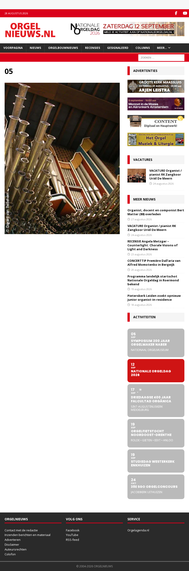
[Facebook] (176, 13)
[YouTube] (185, 13)
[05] (64, 231)
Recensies (92, 48)
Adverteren (13, 540)
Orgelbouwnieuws (63, 48)
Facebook (73, 530)
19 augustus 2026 (141, 289)
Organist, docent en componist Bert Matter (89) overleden (155, 212)
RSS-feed (72, 540)
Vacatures (142, 159)
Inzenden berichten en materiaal (27, 535)
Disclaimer (12, 544)
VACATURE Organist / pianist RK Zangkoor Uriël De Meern (165, 174)
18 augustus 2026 (141, 304)
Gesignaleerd (117, 48)
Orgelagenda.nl (138, 530)
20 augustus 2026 (141, 269)
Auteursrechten (16, 549)
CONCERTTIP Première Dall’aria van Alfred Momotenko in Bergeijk (153, 263)
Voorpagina (13, 48)
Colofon (10, 554)
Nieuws (35, 48)
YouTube (72, 535)
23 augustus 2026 (141, 254)
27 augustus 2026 (141, 219)
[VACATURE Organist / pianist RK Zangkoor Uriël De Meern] (136, 175)
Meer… (162, 48)
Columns (143, 48)
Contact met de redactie (21, 530)
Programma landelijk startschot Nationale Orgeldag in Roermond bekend (153, 280)
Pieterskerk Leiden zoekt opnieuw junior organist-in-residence (154, 298)
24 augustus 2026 (163, 183)
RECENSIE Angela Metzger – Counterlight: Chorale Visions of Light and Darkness (152, 245)
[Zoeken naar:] (161, 57)
